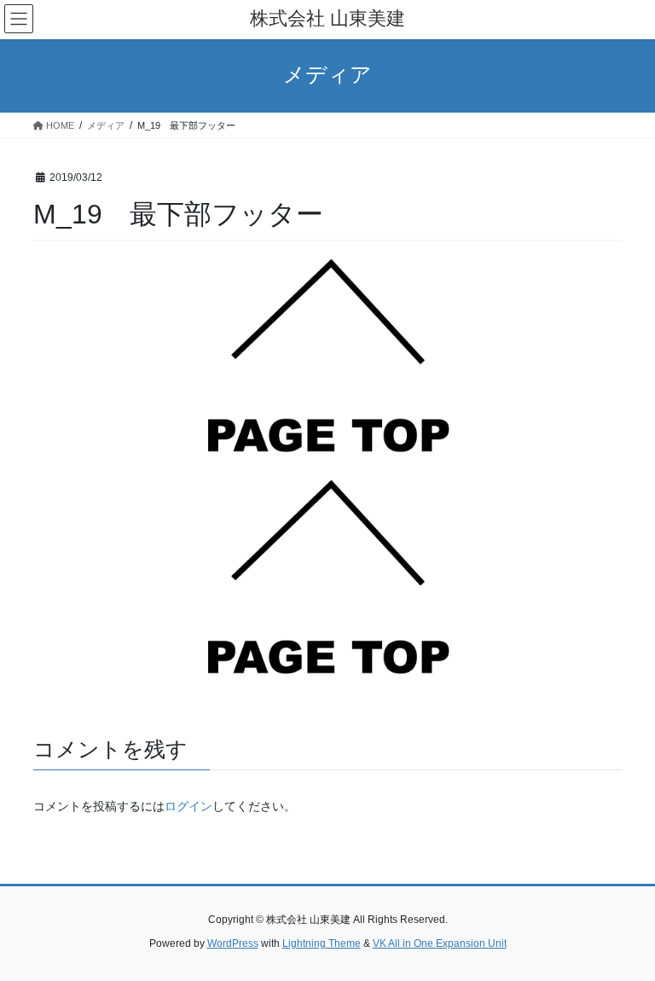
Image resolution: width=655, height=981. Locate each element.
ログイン (188, 806)
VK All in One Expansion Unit (440, 943)
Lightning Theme (321, 943)
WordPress (232, 943)
